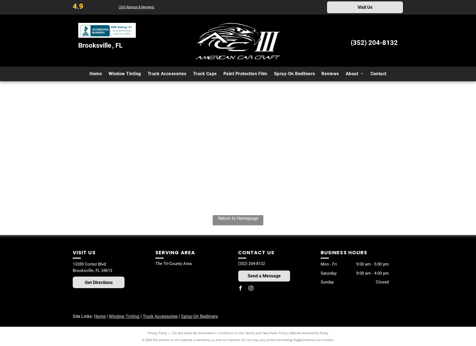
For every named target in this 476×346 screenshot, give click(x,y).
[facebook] (240, 289)
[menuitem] (95, 74)
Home (100, 316)
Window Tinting (124, 316)
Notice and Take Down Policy (266, 333)
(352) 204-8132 (374, 43)
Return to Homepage (238, 218)
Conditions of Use (230, 333)
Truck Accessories (160, 316)
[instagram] (251, 289)
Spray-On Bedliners (199, 316)
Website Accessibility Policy (309, 333)
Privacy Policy (157, 333)
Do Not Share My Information (194, 333)
